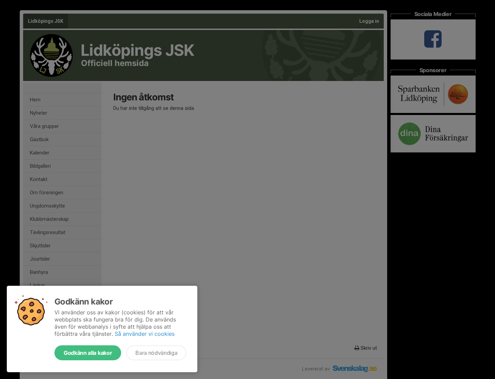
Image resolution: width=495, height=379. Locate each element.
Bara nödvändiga (156, 352)
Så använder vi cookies (145, 333)
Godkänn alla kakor (88, 352)
